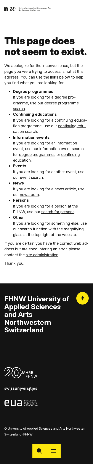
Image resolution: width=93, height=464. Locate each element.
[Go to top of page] (82, 298)
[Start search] (39, 451)
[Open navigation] (53, 451)
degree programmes (37, 154)
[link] (27, 9)
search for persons (57, 211)
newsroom (29, 194)
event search (31, 177)
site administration (42, 254)
